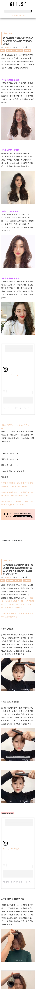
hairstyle (11, 51)
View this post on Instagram (12, 375)
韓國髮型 (19, 51)
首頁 (5, 34)
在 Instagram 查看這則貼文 (11, 849)
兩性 (10, 34)
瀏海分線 (27, 51)
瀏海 (3, 51)
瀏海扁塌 (27, 581)
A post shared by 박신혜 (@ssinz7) (14, 408)
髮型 (10, 561)
